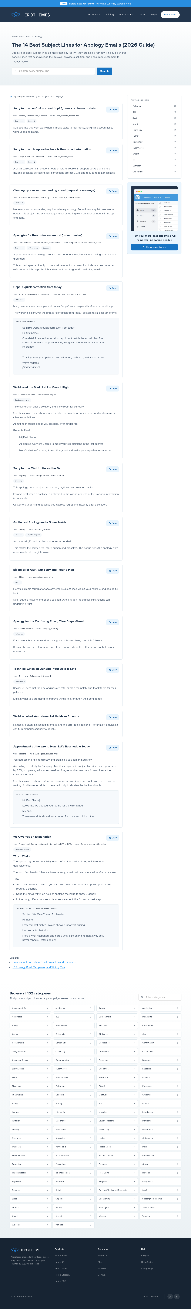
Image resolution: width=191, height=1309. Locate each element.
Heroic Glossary (62, 1274)
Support (31, 121)
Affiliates (102, 1268)
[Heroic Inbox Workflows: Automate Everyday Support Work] (95, 3)
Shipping (18, 481)
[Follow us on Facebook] (177, 1296)
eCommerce (33, 248)
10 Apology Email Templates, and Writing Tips (39, 967)
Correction (19, 121)
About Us (102, 1255)
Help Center (147, 1262)
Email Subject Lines (21, 36)
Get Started (170, 14)
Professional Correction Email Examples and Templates (44, 962)
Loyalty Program (33, 535)
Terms (145, 1296)
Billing (17, 582)
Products (93, 14)
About (142, 14)
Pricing (110, 14)
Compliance (20, 681)
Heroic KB (59, 1262)
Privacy (154, 1296)
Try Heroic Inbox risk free (154, 247)
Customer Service (22, 400)
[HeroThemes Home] (30, 1249)
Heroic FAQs (61, 1268)
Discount (18, 535)
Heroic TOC (60, 1281)
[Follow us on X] (170, 1296)
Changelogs (147, 1268)
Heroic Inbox (61, 1255)
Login (154, 14)
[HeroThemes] (30, 14)
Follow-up (19, 203)
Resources (125, 14)
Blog (100, 1262)
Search (104, 71)
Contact (101, 1274)
